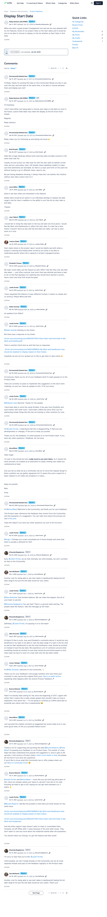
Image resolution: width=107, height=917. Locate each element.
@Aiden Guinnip (10, 330)
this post (12, 518)
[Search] (92, 3)
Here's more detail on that (46, 755)
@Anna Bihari (11, 509)
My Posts (87, 35)
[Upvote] (6, 51)
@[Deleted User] (10, 403)
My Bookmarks (87, 31)
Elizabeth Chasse (15, 263)
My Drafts (87, 38)
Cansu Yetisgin (14, 663)
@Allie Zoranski (12, 670)
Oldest (12, 68)
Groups (75, 44)
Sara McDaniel (14, 571)
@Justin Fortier (12, 429)
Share (7, 40)
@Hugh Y (8, 539)
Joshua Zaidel (14, 241)
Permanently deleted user (18, 76)
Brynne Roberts (14, 689)
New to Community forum (17, 763)
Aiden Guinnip (14, 307)
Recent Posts (77, 25)
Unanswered (87, 41)
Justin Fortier (14, 287)
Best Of (75, 48)
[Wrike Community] (8, 3)
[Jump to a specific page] (66, 68)
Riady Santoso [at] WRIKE (18, 22)
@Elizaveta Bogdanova (13, 604)
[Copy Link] (50, 24)
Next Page (36, 893)
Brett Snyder (13, 149)
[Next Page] (63, 68)
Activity (75, 28)
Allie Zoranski (14, 634)
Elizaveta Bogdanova (16, 552)
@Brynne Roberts (51, 748)
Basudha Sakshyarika (42, 24)
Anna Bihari (13, 448)
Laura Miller (13, 187)
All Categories (77, 22)
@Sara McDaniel (10, 597)
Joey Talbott (13, 217)
